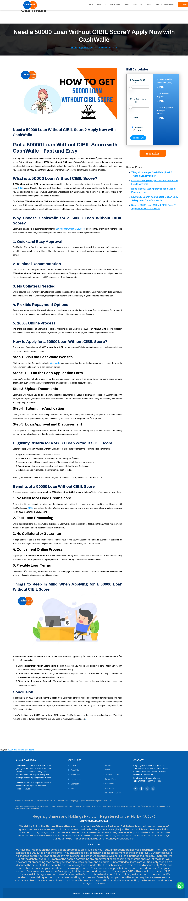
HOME (90, 4)
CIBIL (21, 188)
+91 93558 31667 (147, 775)
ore (83, 229)
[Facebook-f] (141, 788)
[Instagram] (147, 788)
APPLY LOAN (115, 4)
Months (139, 128)
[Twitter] (135, 788)
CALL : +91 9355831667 (164, 4)
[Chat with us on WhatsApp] (180, 885)
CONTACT (137, 4)
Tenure (134, 117)
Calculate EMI (138, 138)
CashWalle (55, 363)
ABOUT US (101, 4)
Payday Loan (85, 47)
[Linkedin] (153, 788)
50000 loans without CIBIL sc (69, 229)
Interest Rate (138, 99)
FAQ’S (126, 4)
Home (74, 47)
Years (139, 131)
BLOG (148, 4)
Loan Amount (137, 80)
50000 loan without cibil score (21, 750)
